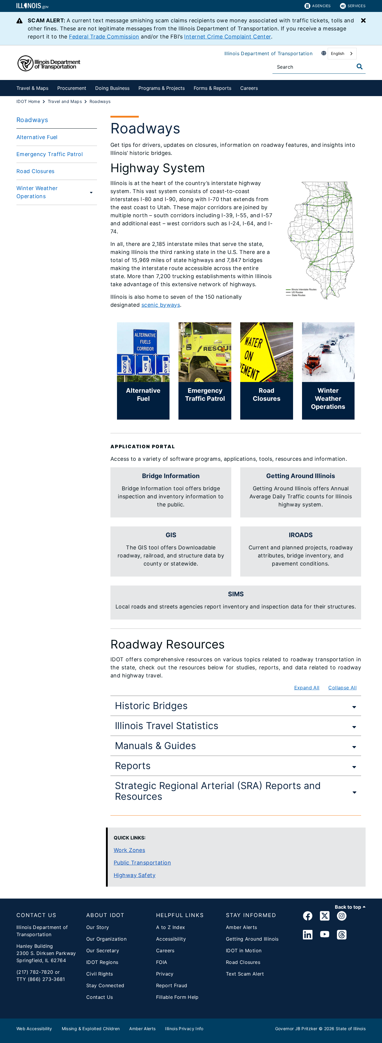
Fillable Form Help (177, 997)
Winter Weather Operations (37, 192)
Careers (249, 88)
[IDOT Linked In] (307, 935)
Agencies (321, 6)
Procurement (71, 88)
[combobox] (342, 53)
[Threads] (341, 935)
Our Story (97, 927)
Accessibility (171, 939)
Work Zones (129, 850)
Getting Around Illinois (252, 939)
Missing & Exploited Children (91, 1028)
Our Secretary (102, 950)
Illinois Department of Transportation (268, 53)
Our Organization (106, 939)
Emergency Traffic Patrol (49, 154)
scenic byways (160, 305)
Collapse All (342, 688)
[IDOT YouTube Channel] (324, 935)
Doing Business (112, 88)
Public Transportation (142, 862)
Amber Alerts (241, 927)
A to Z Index (170, 927)
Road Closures (35, 171)
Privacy (165, 974)
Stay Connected (105, 985)
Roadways (32, 120)
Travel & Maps (32, 88)
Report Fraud (171, 985)
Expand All (307, 688)
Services (357, 6)
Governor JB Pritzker (296, 1028)
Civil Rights (99, 974)
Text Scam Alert (245, 974)
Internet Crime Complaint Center (227, 36)
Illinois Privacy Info (184, 1028)
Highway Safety (134, 875)
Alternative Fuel (37, 137)
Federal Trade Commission (104, 36)
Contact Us (99, 997)
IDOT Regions (102, 962)
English (337, 53)
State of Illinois (351, 1028)
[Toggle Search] (360, 67)
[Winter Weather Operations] (90, 192)
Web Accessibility (34, 1028)
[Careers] (262, 87)
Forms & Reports (212, 88)
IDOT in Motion (243, 950)
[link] (307, 917)
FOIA (161, 962)
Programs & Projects (161, 88)
